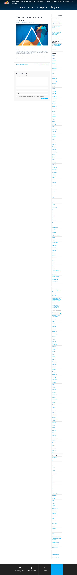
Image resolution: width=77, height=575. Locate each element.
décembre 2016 (54, 147)
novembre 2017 (54, 129)
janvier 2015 (54, 185)
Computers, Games (55, 242)
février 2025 (54, 75)
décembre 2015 (54, 167)
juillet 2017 (54, 136)
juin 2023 (53, 104)
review (53, 263)
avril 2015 (53, 180)
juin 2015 (53, 177)
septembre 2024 (54, 81)
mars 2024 (54, 91)
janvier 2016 (54, 432)
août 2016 (53, 154)
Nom (17, 86)
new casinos (54, 250)
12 (52, 462)
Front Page (18, 1)
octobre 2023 (54, 99)
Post (53, 258)
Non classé (54, 253)
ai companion (54, 229)
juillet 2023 (54, 103)
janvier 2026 (54, 63)
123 (53, 197)
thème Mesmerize (57, 569)
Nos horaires (54, 1)
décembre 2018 (54, 108)
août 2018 (53, 114)
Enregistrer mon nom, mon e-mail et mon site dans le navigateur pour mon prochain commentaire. (30, 96)
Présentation (14, 3)
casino (53, 500)
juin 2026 (53, 55)
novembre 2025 (54, 66)
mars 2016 (54, 162)
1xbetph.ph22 (54, 207)
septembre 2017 (54, 132)
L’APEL (27, 1)
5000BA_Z (53, 220)
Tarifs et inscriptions (69, 1)
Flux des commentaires (55, 556)
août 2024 (53, 83)
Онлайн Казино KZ (55, 281)
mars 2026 (54, 60)
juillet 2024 (54, 351)
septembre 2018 (54, 113)
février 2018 (54, 124)
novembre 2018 (54, 109)
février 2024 (54, 93)
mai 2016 (53, 159)
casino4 (53, 240)
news (53, 252)
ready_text (54, 262)
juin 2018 (53, 118)
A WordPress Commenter (56, 48)
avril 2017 (53, 141)
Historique (23, 1)
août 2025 (53, 70)
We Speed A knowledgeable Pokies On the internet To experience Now (56, 33)
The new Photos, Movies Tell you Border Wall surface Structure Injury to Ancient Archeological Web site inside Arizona (56, 22)
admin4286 (18, 22)
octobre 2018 (54, 111)
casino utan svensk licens (56, 235)
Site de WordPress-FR (55, 557)
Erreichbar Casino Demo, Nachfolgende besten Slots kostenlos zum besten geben (56, 30)
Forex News (54, 243)
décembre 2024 (54, 78)
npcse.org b (54, 255)
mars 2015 (54, 182)
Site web (17, 93)
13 (52, 199)
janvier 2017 (54, 146)
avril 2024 (53, 356)
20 (52, 210)
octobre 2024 (54, 80)
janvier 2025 (54, 76)
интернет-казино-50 (55, 544)
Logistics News (54, 245)
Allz (52, 230)
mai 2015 (53, 179)
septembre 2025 (54, 68)
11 (52, 194)
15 (52, 202)
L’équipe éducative (32, 1)
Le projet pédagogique (40, 1)
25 (52, 212)
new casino (54, 247)
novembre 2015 (54, 169)
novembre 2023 (54, 98)
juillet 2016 (54, 156)
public (53, 260)
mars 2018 (54, 389)
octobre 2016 (54, 151)
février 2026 (54, 61)
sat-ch (53, 268)
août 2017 (53, 134)
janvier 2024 (54, 94)
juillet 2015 (54, 175)
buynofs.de (54, 232)
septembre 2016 (54, 152)
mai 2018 (53, 119)
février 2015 (54, 184)
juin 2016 (53, 157)
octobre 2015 (54, 170)
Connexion (54, 552)
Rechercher (60, 15)
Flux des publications (55, 554)
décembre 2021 (54, 106)
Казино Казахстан (55, 279)
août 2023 (53, 101)
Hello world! (54, 49)
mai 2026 (53, 56)
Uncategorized (23, 22)
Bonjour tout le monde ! (57, 45)
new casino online (55, 248)
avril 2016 (53, 427)
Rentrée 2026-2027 (61, 1)
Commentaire (18, 76)
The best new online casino (56, 270)
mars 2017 (54, 142)
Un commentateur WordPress (56, 44)
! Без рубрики (54, 191)
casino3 (53, 505)
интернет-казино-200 (55, 276)
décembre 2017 (54, 394)
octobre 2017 (54, 131)
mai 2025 (53, 73)
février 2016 (54, 164)
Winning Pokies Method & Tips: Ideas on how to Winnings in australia (56, 37)
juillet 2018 (54, 116)
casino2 (53, 237)
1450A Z (53, 467)
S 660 (53, 267)
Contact (13, 1)
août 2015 (53, 174)
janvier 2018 (54, 126)
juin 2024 (53, 86)
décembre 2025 (54, 65)
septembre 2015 (54, 172)
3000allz (53, 215)
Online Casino (54, 257)
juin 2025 (53, 71)
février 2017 (54, 144)
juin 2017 (53, 137)
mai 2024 (53, 88)
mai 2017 (53, 139)
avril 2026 (53, 58)
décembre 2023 (54, 96)
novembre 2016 (54, 149)
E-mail (17, 90)
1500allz (53, 204)
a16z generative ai (55, 227)
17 (52, 472)
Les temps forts (48, 1)
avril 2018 (53, 121)
